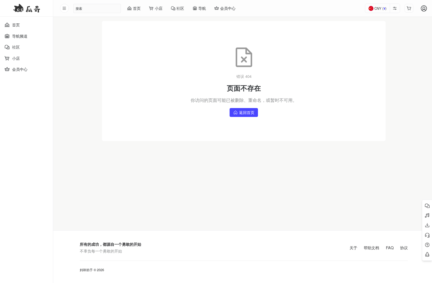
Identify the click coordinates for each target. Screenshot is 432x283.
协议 (404, 247)
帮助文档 (371, 247)
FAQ (390, 247)
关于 (353, 247)
